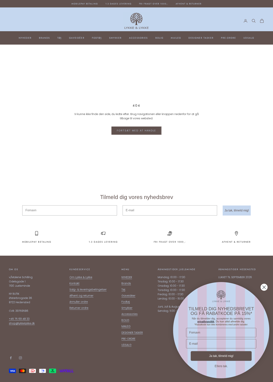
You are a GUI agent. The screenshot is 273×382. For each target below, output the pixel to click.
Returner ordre (78, 308)
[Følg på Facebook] (11, 358)
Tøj (59, 38)
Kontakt (74, 283)
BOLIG (159, 38)
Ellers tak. (221, 366)
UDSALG (248, 38)
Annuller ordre (78, 302)
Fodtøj (97, 38)
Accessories (138, 38)
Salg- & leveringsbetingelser (88, 289)
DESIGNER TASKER (200, 38)
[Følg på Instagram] (20, 358)
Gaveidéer (76, 38)
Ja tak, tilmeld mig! (237, 210)
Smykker (115, 38)
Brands (44, 38)
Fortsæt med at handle (136, 130)
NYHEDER (25, 38)
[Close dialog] (264, 287)
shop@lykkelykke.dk (22, 323)
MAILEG (176, 38)
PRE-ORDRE (228, 38)
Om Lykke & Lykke (80, 277)
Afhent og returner (81, 295)
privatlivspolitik (205, 321)
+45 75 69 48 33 (19, 319)
